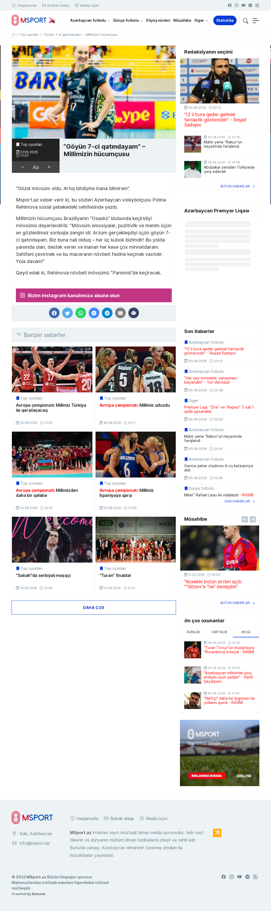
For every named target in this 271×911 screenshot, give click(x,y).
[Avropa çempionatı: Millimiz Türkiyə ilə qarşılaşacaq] (52, 369)
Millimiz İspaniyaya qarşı (127, 493)
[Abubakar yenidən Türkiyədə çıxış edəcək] (192, 169)
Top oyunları (31, 144)
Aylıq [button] (245, 632)
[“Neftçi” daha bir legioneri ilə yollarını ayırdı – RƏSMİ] (192, 700)
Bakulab (38, 893)
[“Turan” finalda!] (136, 540)
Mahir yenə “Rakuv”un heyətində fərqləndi (223, 144)
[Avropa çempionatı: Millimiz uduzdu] (136, 369)
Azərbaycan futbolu (88, 20)
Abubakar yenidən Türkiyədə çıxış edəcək (229, 169)
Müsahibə (182, 20)
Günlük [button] (193, 632)
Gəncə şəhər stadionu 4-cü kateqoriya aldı (218, 468)
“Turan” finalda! (115, 575)
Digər (199, 20)
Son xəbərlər (237, 501)
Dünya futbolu (126, 20)
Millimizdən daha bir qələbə (47, 493)
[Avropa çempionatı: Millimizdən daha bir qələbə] (52, 455)
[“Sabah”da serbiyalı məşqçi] (52, 540)
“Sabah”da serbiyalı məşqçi (43, 575)
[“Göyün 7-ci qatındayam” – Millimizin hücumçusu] (94, 92)
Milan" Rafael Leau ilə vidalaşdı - (218, 495)
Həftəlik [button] (219, 632)
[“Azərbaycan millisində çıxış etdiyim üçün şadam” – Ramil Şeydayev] (192, 675)
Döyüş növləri (158, 20)
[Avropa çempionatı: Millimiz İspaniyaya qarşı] (136, 455)
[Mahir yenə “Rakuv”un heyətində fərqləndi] (192, 144)
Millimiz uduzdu (135, 405)
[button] (245, 20)
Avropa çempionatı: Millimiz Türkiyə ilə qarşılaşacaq (51, 408)
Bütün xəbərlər (235, 186)
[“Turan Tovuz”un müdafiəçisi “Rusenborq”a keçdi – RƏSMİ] (192, 649)
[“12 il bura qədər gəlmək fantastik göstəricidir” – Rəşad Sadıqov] (219, 80)
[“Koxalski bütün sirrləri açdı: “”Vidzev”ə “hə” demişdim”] (219, 548)
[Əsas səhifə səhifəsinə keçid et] (13, 34)
